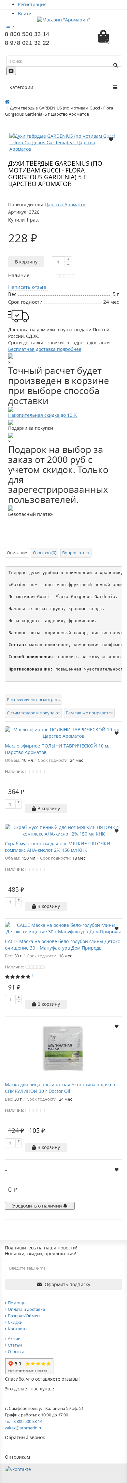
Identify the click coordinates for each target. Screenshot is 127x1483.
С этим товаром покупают (33, 713)
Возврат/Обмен (24, 1316)
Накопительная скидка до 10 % (43, 415)
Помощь (17, 1303)
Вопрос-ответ (76, 553)
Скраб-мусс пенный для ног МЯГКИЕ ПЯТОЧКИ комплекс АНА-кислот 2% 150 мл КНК (57, 846)
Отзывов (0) (44, 553)
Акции (14, 1338)
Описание (17, 553)
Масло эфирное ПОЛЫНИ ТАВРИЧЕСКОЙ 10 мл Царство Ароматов (58, 749)
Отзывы (16, 1351)
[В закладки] (111, 138)
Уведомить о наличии (37, 1206)
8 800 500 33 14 (27, 34)
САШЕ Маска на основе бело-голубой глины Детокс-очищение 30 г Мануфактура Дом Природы (63, 944)
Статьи (15, 1345)
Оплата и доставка (26, 1309)
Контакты (17, 1329)
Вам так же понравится (89, 713)
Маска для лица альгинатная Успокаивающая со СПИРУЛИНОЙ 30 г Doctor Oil (60, 1087)
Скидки (15, 1322)
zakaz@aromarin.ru (24, 1428)
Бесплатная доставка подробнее (44, 349)
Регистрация (32, 4)
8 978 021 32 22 (27, 43)
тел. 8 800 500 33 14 (23, 1421)
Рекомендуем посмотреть (33, 699)
